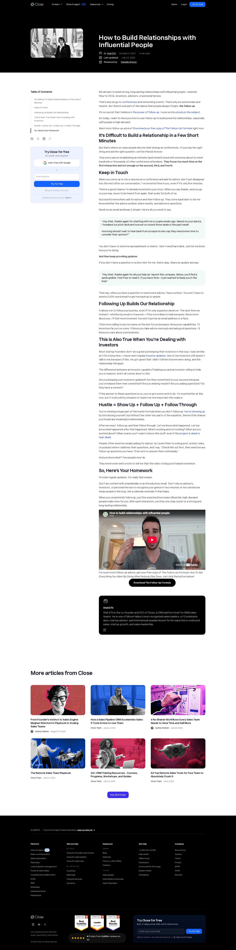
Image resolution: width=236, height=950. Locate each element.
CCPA (177, 871)
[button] (57, 4)
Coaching (71, 871)
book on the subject (188, 112)
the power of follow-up (146, 112)
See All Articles (118, 794)
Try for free (197, 4)
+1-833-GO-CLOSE (147, 850)
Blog (105, 853)
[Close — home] (37, 917)
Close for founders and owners (80, 853)
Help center (144, 854)
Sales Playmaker (110, 883)
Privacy (178, 862)
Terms (178, 858)
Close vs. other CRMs (112, 861)
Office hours (144, 858)
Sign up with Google (184, 937)
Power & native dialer (40, 871)
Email (33, 879)
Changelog (144, 875)
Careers (178, 854)
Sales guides (108, 875)
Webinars (107, 857)
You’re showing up (194, 411)
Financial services (74, 879)
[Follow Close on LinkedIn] (33, 924)
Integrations (36, 895)
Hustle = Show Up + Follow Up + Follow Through (57, 125)
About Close (180, 850)
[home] (38, 4)
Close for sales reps (75, 861)
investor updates (156, 355)
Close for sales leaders (77, 857)
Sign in (68, 198)
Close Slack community (113, 879)
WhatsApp (35, 887)
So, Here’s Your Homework (46, 130)
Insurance (71, 883)
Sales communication (40, 854)
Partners (106, 865)
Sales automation (38, 858)
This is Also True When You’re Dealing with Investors (54, 119)
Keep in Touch (41, 107)
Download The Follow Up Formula (152, 582)
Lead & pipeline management (44, 866)
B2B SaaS (71, 875)
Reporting (35, 862)
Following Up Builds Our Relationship (51, 112)
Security (178, 875)
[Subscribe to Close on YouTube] (39, 924)
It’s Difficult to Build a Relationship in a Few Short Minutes (57, 101)
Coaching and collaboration (43, 875)
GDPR (177, 866)
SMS (33, 883)
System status (145, 871)
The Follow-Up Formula (178, 128)
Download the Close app (150, 866)
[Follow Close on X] (45, 924)
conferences (129, 102)
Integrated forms (38, 891)
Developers (144, 862)
